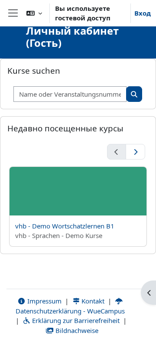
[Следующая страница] (135, 152)
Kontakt (92, 301)
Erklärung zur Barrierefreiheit (75, 320)
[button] (34, 13)
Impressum (44, 301)
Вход (142, 13)
